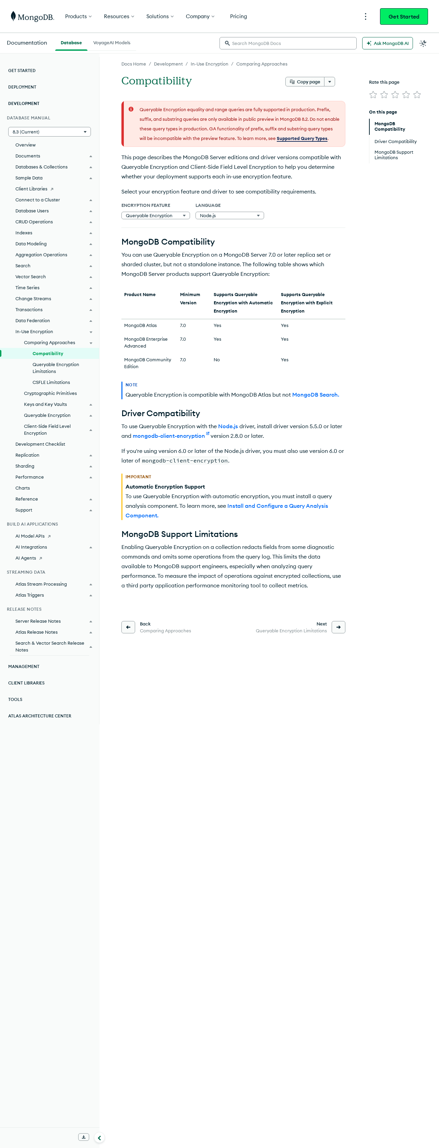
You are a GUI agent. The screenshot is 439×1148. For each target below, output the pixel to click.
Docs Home (133, 64)
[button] (49, 132)
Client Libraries (31, 188)
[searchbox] (288, 43)
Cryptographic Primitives (50, 393)
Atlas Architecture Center (39, 715)
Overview (25, 145)
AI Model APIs (30, 536)
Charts (22, 488)
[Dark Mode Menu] (423, 43)
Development (168, 64)
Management (23, 666)
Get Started (404, 16)
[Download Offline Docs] (83, 1137)
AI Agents (25, 558)
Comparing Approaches (261, 64)
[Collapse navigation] (99, 1137)
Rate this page (384, 82)
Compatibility (48, 353)
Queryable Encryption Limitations (56, 368)
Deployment (22, 87)
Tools (15, 699)
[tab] (71, 42)
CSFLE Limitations (51, 382)
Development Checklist (40, 444)
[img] (373, 95)
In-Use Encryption (209, 64)
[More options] (329, 81)
